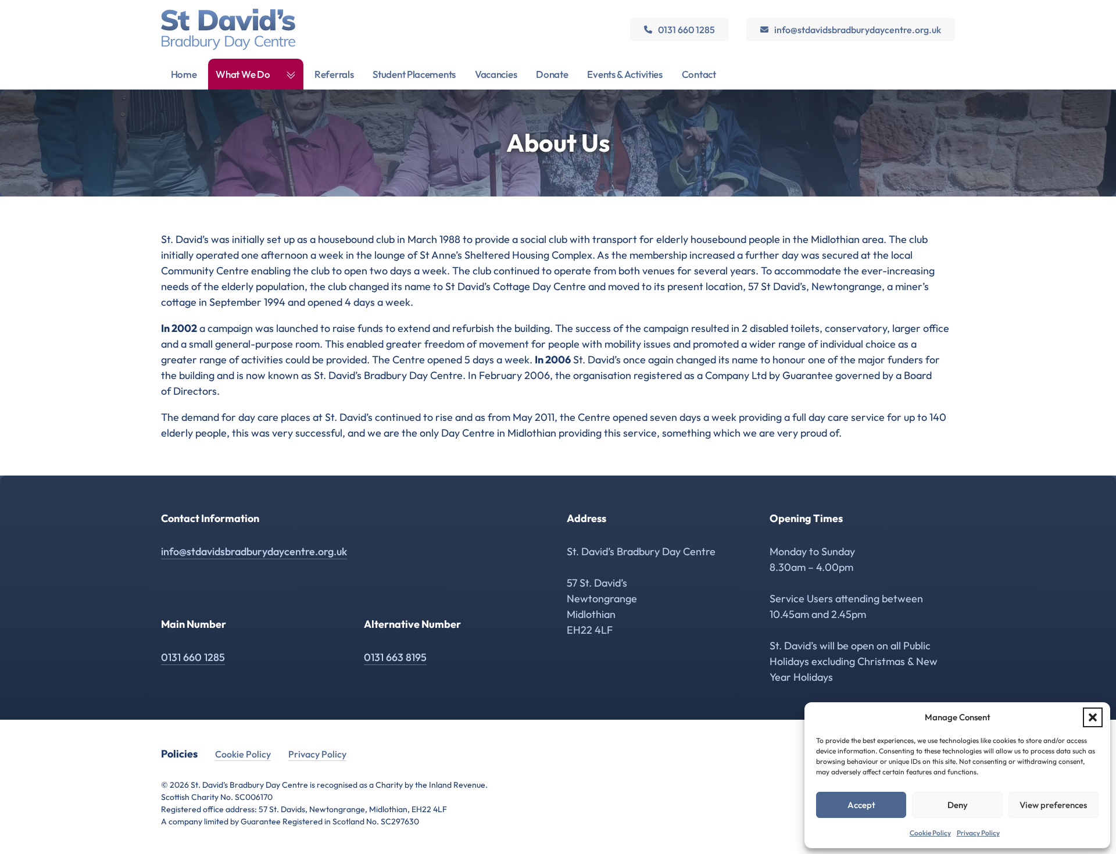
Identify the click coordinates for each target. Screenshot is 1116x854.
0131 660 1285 (686, 29)
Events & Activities (624, 74)
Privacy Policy (978, 832)
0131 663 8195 (395, 657)
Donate (552, 74)
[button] (1093, 717)
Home (184, 74)
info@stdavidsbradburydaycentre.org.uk (857, 29)
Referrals (333, 74)
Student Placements (414, 74)
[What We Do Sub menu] (290, 74)
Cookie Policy (930, 832)
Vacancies (496, 74)
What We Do (243, 74)
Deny (957, 804)
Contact (699, 74)
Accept (861, 804)
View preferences (1053, 804)
